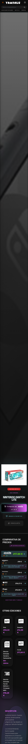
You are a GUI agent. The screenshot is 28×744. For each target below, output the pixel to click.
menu (3, 2)
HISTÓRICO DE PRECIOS (17, 546)
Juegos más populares (7, 10)
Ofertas (23, 10)
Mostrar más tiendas (14, 600)
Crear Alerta (14, 523)
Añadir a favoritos (14, 516)
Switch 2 (17, 10)
